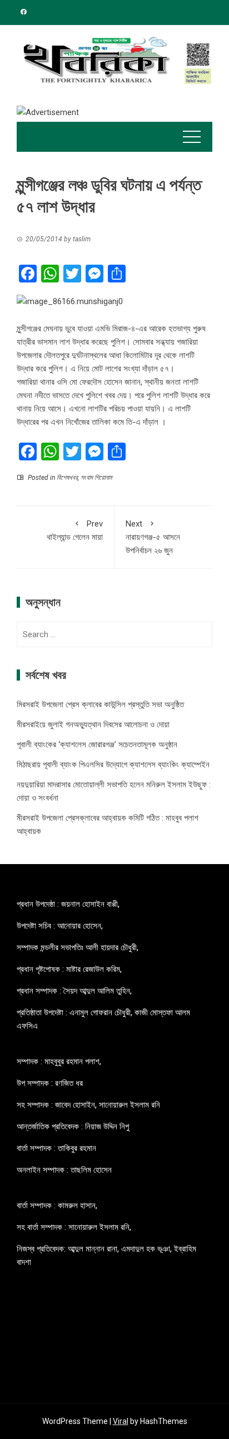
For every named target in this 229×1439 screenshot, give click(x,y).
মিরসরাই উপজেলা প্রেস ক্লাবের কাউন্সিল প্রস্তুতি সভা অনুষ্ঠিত (100, 704)
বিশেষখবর (67, 478)
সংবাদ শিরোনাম (96, 478)
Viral (120, 1421)
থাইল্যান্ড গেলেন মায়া (75, 530)
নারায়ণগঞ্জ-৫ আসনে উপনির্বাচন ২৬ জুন (153, 537)
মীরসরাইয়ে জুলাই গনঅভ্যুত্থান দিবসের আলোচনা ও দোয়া (93, 724)
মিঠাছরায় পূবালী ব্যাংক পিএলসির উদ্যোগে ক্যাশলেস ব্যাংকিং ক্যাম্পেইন (113, 765)
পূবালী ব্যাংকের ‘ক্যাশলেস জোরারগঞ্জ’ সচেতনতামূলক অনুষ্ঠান (97, 745)
